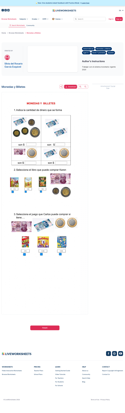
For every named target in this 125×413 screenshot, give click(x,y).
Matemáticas (88, 49)
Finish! (44, 328)
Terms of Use (95, 399)
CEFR (44, 19)
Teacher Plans (38, 370)
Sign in (111, 19)
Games (58, 19)
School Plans (38, 374)
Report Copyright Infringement (112, 370)
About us (85, 370)
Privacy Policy (105, 399)
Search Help (86, 378)
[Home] (64, 10)
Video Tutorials (60, 374)
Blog (83, 382)
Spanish (111, 53)
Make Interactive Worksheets (12, 370)
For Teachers (59, 378)
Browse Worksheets (9, 19)
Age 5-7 (86, 53)
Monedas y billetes (103, 49)
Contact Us (106, 374)
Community (86, 374)
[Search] (76, 19)
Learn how (85, 3)
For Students (59, 382)
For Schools (59, 385)
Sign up (119, 19)
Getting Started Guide (62, 370)
